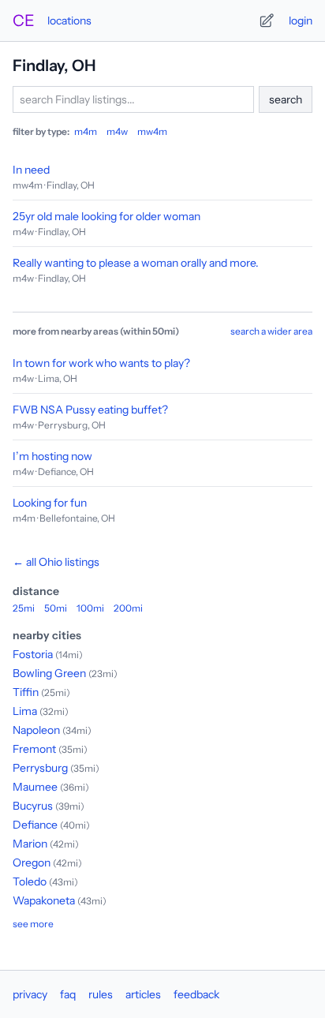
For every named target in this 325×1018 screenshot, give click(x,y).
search (285, 99)
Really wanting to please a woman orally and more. (136, 263)
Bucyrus (33, 806)
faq (68, 994)
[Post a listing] (266, 20)
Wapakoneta (44, 900)
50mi (55, 608)
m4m (85, 131)
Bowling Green (49, 673)
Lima (25, 711)
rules (100, 994)
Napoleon (36, 730)
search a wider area (271, 331)
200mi (128, 608)
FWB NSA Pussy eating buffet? (90, 409)
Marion (30, 843)
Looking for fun (50, 503)
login (300, 20)
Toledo (30, 881)
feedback (196, 994)
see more (33, 924)
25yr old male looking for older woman (106, 216)
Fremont (34, 749)
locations (69, 20)
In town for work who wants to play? (101, 363)
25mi (24, 608)
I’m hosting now (52, 456)
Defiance (35, 825)
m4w (117, 131)
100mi (90, 608)
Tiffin (26, 692)
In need (31, 170)
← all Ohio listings (56, 562)
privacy (30, 994)
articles (143, 994)
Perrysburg (40, 768)
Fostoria (33, 654)
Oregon (31, 862)
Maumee (35, 787)
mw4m (152, 131)
